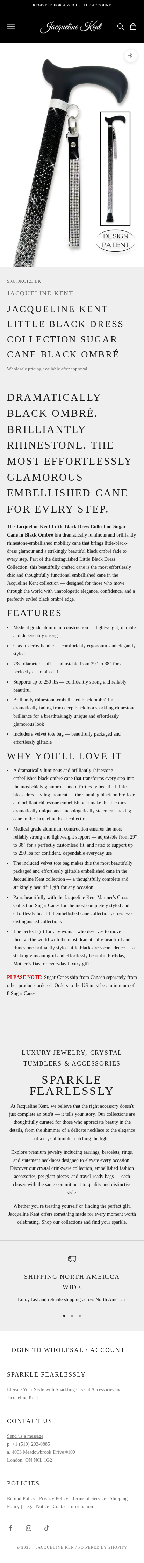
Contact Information (73, 1506)
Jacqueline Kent (40, 293)
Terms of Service (89, 1498)
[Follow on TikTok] (46, 1528)
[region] (72, 1279)
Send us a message (25, 1436)
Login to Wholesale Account (66, 1350)
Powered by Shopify (102, 1547)
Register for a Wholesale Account (72, 5)
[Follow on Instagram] (28, 1528)
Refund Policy (21, 1498)
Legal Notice (36, 1506)
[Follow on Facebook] (10, 1528)
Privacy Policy (53, 1498)
